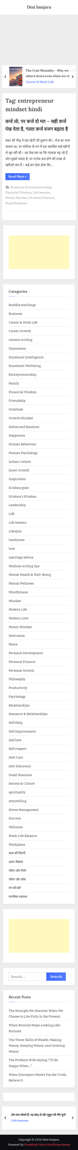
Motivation (17, 635)
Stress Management (24, 809)
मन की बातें (15, 888)
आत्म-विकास (16, 861)
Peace (13, 644)
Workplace (17, 844)
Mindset (15, 601)
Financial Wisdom (18, 192)
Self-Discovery (20, 766)
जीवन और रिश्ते (17, 870)
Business (17, 187)
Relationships (19, 705)
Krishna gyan (19, 487)
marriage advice (21, 557)
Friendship (17, 400)
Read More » (19, 177)
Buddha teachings (22, 305)
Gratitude (16, 409)
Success (15, 818)
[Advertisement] (39, 38)
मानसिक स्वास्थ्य (18, 896)
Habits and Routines (24, 426)
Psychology (17, 696)
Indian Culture (20, 461)
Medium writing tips (24, 566)
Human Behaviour (22, 444)
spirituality (17, 792)
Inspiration (17, 479)
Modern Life (18, 609)
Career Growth (20, 331)
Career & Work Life (23, 322)
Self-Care (16, 757)
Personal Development (26, 653)
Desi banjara (39, 7)
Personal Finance (41, 198)
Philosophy (17, 679)
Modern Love (18, 618)
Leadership (17, 505)
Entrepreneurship (38, 187)
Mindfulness (18, 592)
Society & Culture (22, 783)
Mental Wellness (21, 583)
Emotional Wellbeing (25, 365)
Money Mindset (16, 198)
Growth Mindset (21, 418)
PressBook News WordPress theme (47, 1144)
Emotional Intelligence (26, 357)
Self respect (17, 748)
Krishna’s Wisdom (22, 496)
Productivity (18, 687)
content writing (20, 339)
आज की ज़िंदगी (17, 853)
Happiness (17, 435)
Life (12, 513)
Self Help (16, 722)
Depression (17, 348)
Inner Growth (19, 470)
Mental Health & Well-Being (30, 574)
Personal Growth (21, 670)
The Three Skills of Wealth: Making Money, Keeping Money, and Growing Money (37, 1045)
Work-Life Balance (23, 835)
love (12, 548)
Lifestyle (15, 531)
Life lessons (41, 192)
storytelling (17, 801)
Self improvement (22, 731)
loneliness (16, 539)
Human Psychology (23, 453)
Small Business (16, 203)
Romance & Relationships (28, 713)
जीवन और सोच (17, 879)
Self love (15, 740)
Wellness (16, 827)
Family (14, 383)
